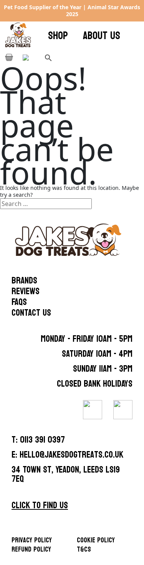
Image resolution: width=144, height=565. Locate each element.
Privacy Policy (32, 540)
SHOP (58, 35)
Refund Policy (31, 549)
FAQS (19, 302)
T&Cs (84, 549)
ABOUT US (101, 35)
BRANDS (24, 280)
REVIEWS (26, 291)
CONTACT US (31, 313)
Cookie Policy (96, 540)
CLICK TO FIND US (40, 505)
